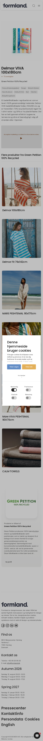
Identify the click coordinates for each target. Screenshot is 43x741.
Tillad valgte (14, 367)
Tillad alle (29, 367)
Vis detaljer (21, 376)
